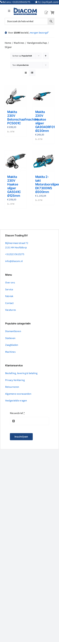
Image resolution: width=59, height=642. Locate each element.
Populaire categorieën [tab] (18, 323)
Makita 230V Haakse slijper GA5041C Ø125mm (14, 186)
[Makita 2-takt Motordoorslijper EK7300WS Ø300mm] (43, 161)
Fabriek (9, 296)
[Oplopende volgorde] (46, 56)
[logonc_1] (25, 9)
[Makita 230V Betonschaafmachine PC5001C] (15, 96)
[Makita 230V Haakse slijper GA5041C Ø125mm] (15, 161)
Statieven (10, 338)
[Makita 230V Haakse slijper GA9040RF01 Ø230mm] (43, 96)
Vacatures (10, 310)
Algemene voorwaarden (18, 394)
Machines (10, 352)
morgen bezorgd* (39, 32)
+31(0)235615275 (21, 2)
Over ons (10, 282)
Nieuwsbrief (17, 413)
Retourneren (12, 387)
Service (9, 289)
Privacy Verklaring (15, 380)
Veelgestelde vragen (16, 400)
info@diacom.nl (14, 261)
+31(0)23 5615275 (14, 254)
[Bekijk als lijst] (32, 73)
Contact (9, 303)
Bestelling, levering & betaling (21, 373)
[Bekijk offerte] (46, 10)
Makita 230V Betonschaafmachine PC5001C (22, 117)
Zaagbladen (11, 345)
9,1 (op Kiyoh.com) (48, 2)
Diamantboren (13, 331)
